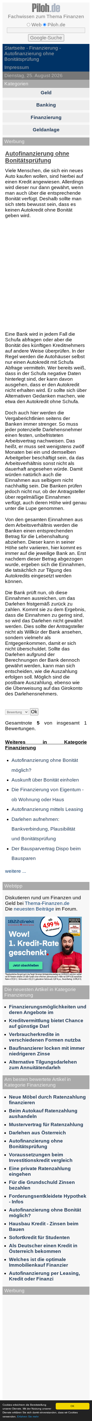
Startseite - (16, 48)
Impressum (16, 67)
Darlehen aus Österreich (37, 1132)
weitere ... (15, 871)
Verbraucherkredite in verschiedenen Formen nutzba (45, 1037)
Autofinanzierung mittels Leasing (47, 809)
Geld (46, 92)
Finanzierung (43, 48)
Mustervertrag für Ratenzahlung (46, 1124)
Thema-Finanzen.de (47, 903)
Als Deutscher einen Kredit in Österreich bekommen (43, 1248)
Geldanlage (46, 129)
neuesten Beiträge (34, 909)
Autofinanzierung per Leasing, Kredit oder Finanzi (44, 1276)
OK (72, 1406)
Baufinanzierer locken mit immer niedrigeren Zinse (47, 1050)
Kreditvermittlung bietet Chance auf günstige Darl (46, 1023)
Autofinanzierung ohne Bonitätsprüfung (36, 1143)
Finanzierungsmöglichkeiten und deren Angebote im (47, 1009)
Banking (46, 105)
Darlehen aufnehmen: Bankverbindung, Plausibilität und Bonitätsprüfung (43, 829)
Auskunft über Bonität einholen (45, 780)
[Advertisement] (46, 275)
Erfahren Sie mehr (28, 1416)
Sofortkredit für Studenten (39, 1237)
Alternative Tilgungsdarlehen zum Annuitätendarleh (43, 1064)
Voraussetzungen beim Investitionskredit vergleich (41, 1157)
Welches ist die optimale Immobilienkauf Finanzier (38, 1262)
